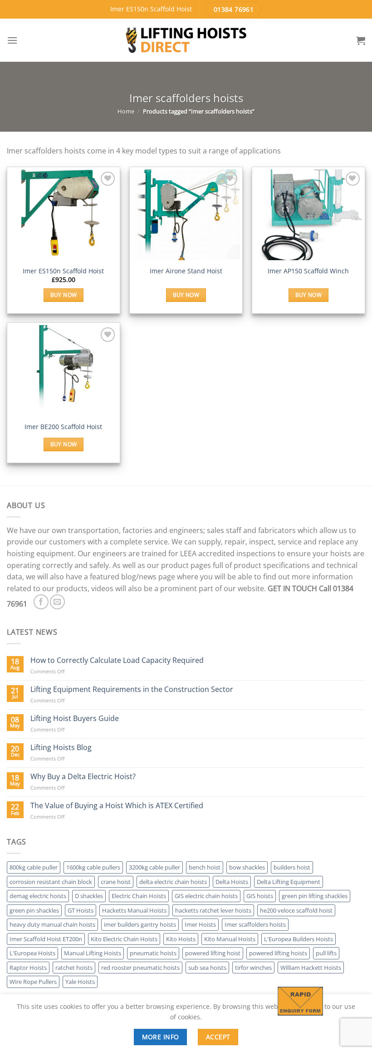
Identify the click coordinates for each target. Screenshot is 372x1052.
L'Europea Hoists (32, 953)
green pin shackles (34, 910)
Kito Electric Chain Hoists (124, 939)
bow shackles (247, 867)
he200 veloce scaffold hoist (296, 910)
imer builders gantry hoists (140, 924)
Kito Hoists (181, 939)
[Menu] (12, 40)
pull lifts (326, 953)
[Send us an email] (57, 601)
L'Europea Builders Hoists (298, 939)
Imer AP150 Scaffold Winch (308, 271)
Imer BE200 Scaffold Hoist (63, 427)
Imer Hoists (200, 924)
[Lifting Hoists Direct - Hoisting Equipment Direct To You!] (186, 40)
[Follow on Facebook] (41, 601)
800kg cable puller (34, 867)
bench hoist (204, 867)
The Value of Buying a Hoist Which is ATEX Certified (116, 805)
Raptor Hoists (28, 967)
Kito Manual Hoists (229, 939)
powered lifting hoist (212, 953)
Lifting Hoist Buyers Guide (74, 718)
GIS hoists (259, 896)
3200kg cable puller (154, 867)
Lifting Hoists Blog (61, 747)
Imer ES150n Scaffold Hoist (63, 271)
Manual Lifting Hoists (92, 953)
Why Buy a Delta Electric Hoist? (83, 776)
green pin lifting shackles (315, 896)
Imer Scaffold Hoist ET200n (46, 939)
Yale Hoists (80, 982)
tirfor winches (253, 967)
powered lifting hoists (278, 953)
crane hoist (116, 882)
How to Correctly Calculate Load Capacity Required (117, 660)
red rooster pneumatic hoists (140, 967)
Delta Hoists (231, 882)
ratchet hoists (74, 967)
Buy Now (63, 294)
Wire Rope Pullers (33, 982)
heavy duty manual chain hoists (52, 924)
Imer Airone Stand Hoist (186, 271)
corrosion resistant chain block (51, 882)
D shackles (89, 896)
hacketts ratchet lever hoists (213, 910)
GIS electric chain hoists (206, 896)
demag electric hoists (38, 896)
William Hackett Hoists (310, 967)
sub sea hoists (207, 967)
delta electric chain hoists (173, 882)
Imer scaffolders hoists (255, 924)
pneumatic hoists (153, 953)
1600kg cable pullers (93, 867)
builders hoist (292, 867)
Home (125, 111)
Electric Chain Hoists (139, 896)
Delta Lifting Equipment (288, 882)
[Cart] (360, 40)
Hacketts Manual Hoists (134, 910)
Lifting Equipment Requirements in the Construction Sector (131, 689)
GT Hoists (80, 910)
